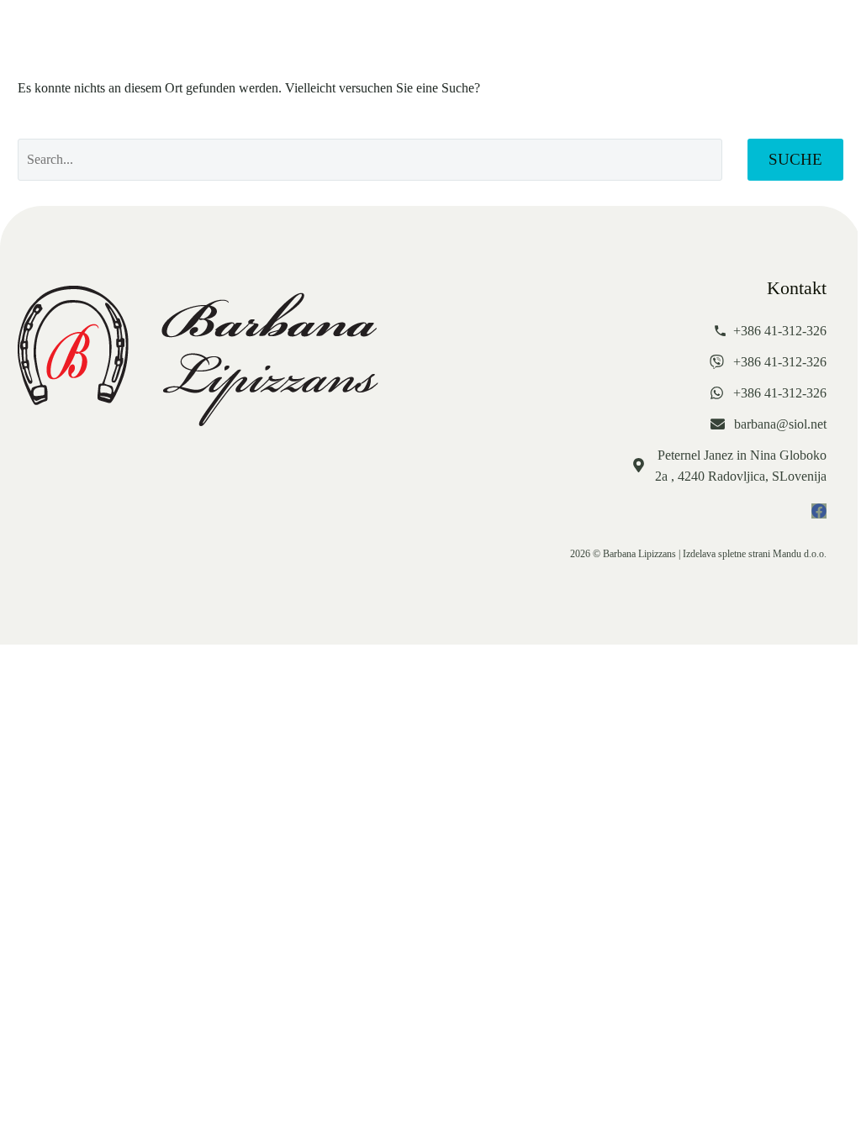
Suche (795, 159)
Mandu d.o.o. (800, 554)
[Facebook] (819, 511)
